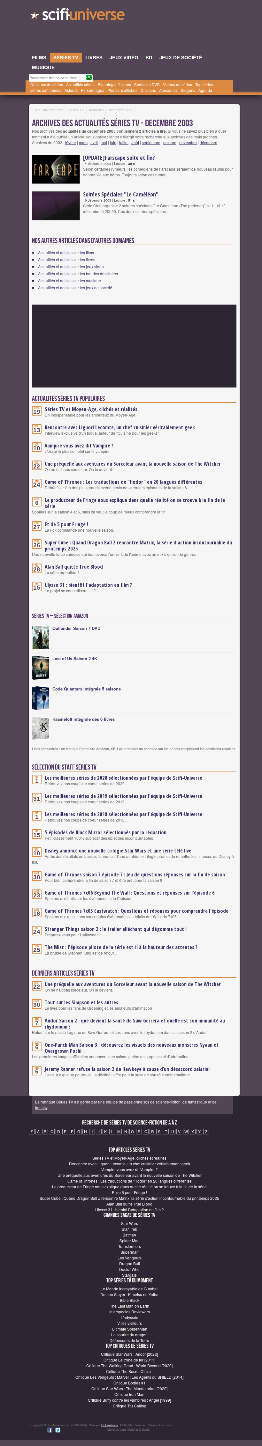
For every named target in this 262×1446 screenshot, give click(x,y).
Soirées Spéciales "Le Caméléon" (120, 194)
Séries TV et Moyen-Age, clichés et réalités (91, 409)
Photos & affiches (122, 90)
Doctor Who (129, 1269)
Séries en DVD (147, 84)
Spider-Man (129, 1240)
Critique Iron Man (129, 1394)
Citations (148, 90)
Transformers (129, 1246)
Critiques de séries (46, 84)
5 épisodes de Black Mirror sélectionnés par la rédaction (105, 832)
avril (94, 142)
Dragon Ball (129, 1263)
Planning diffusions (114, 84)
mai (104, 142)
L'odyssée (129, 1317)
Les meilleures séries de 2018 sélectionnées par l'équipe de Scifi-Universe (123, 814)
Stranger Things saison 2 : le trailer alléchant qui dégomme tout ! (116, 929)
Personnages (92, 90)
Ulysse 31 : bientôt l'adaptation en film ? (88, 584)
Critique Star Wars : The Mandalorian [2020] (129, 1388)
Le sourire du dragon (129, 1334)
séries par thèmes (45, 90)
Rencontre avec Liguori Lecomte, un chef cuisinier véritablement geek (120, 427)
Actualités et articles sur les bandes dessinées (78, 273)
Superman (129, 1252)
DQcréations (109, 1425)
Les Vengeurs (130, 1257)
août (135, 142)
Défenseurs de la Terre (129, 1340)
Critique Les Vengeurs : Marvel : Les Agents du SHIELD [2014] (129, 1377)
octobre (169, 142)
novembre (188, 142)
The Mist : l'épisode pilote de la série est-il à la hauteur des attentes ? (121, 947)
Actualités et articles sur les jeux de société (75, 287)
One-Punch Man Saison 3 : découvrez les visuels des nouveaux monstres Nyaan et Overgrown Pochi (132, 1047)
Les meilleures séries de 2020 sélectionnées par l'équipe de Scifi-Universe (123, 777)
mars (83, 142)
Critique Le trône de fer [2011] (129, 1359)
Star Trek (129, 1229)
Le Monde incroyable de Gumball (129, 1288)
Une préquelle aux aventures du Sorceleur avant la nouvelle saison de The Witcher (133, 463)
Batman (129, 1234)
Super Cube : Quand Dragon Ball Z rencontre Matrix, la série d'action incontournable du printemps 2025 (138, 545)
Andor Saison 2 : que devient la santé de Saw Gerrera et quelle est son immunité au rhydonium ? (135, 1023)
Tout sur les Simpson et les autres (81, 1002)
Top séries (204, 84)
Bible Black (129, 1300)
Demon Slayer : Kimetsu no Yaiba (129, 1294)
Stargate (129, 1275)
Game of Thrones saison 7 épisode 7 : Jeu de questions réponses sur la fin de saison (135, 874)
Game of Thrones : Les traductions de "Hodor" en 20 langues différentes (123, 481)
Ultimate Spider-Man (129, 1329)
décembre (208, 142)
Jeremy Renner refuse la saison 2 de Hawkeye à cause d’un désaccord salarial (127, 1069)
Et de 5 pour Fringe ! (66, 524)
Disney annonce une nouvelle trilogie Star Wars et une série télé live (118, 850)
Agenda (205, 90)
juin (113, 142)
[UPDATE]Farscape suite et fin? (119, 157)
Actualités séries (80, 84)
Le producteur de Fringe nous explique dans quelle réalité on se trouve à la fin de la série (135, 503)
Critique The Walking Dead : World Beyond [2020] (129, 1365)
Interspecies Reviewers (129, 1311)
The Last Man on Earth (129, 1306)
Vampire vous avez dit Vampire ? (79, 445)
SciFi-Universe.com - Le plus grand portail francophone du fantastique (78, 16)
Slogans (188, 90)
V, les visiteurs (129, 1323)
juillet (123, 142)
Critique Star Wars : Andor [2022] (129, 1354)
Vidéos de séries (177, 84)
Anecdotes (168, 90)
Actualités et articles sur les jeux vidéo (71, 266)
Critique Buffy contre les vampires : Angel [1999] (129, 1400)
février (70, 142)
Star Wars (129, 1223)
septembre (151, 142)
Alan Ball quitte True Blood (74, 566)
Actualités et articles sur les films (66, 252)
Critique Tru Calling (129, 1405)
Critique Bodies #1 (129, 1382)
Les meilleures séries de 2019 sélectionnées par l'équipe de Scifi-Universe (123, 796)
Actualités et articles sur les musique (69, 280)
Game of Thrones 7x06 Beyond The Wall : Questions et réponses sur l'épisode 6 (130, 892)
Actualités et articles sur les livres (66, 259)
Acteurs (71, 90)
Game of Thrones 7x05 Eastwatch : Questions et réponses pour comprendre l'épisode (136, 910)
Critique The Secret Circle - (129, 1371)
